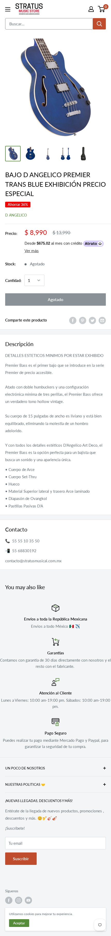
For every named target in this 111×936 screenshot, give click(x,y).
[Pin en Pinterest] (82, 320)
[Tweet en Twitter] (92, 320)
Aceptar (19, 923)
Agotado (55, 299)
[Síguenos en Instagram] (18, 900)
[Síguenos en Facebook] (8, 900)
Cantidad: (13, 280)
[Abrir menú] (7, 9)
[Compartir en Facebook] (72, 320)
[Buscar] (99, 23)
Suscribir (21, 858)
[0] (101, 9)
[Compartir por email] (102, 320)
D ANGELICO (16, 215)
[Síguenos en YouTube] (28, 900)
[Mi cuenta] (91, 9)
